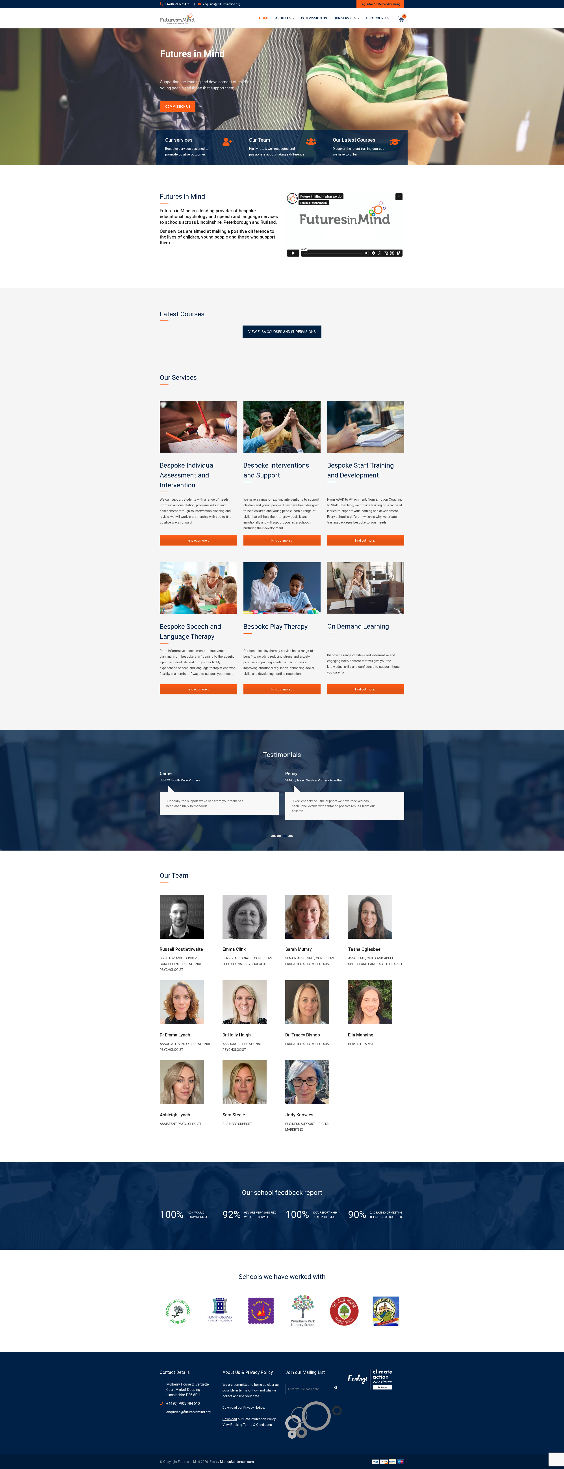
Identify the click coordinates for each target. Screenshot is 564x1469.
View (226, 1425)
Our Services (345, 18)
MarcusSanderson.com (237, 1462)
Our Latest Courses (354, 140)
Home (264, 18)
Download (230, 1408)
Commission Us (314, 18)
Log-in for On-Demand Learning (380, 4)
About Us (283, 18)
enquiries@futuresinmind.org (221, 4)
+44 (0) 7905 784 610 (178, 4)
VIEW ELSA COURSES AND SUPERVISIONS (282, 332)
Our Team (259, 140)
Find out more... (198, 540)
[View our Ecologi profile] (370, 1379)
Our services (179, 140)
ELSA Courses (377, 18)
